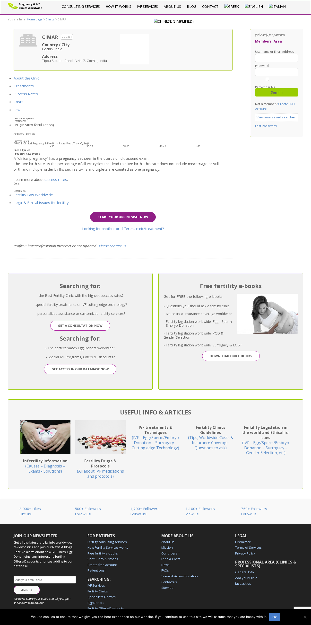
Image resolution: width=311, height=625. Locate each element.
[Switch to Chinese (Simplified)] (173, 21)
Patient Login (96, 570)
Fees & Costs (170, 559)
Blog (191, 6)
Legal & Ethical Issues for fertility (41, 202)
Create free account (102, 565)
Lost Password (266, 126)
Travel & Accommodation (179, 576)
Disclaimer (243, 542)
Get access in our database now (80, 369)
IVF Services (147, 6)
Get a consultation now (80, 325)
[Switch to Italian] (277, 6)
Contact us (169, 582)
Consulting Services (81, 6)
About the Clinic (26, 78)
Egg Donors (95, 602)
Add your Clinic (246, 578)
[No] (304, 617)
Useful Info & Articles (102, 559)
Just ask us (243, 583)
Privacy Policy (245, 553)
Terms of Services (248, 547)
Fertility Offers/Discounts (105, 608)
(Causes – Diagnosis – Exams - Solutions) (45, 466)
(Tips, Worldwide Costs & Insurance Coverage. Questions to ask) (210, 437)
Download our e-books (231, 356)
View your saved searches (276, 117)
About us (172, 6)
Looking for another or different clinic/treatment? (123, 228)
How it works (118, 6)
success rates (55, 179)
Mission (167, 547)
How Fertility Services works (107, 547)
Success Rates (26, 93)
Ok (274, 617)
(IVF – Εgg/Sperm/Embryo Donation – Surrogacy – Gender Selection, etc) (265, 440)
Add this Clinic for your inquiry (134, 49)
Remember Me (265, 87)
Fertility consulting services (107, 542)
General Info (244, 572)
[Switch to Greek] (231, 6)
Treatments (24, 85)
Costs (18, 101)
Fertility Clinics (97, 591)
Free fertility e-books (102, 553)
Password (262, 65)
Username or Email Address (274, 51)
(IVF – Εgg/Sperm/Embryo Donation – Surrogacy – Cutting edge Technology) (155, 437)
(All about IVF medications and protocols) (100, 468)
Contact (210, 6)
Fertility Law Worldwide (33, 194)
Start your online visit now (123, 217)
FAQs (165, 570)
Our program (170, 553)
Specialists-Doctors (101, 597)
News (165, 565)
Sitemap (167, 587)
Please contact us (112, 245)
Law (17, 109)
